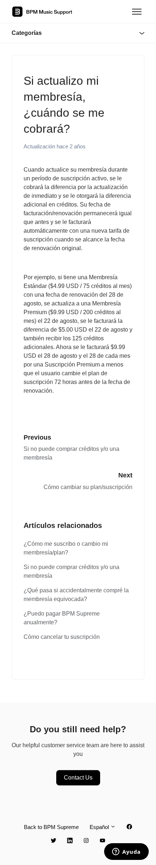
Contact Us (78, 777)
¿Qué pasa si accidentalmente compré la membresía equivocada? (76, 594)
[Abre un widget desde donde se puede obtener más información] (126, 852)
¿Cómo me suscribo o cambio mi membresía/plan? (66, 548)
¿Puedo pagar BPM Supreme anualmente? (62, 617)
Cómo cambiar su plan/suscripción (88, 487)
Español (100, 827)
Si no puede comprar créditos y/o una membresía (71, 571)
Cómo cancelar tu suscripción (62, 637)
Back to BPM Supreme (51, 827)
